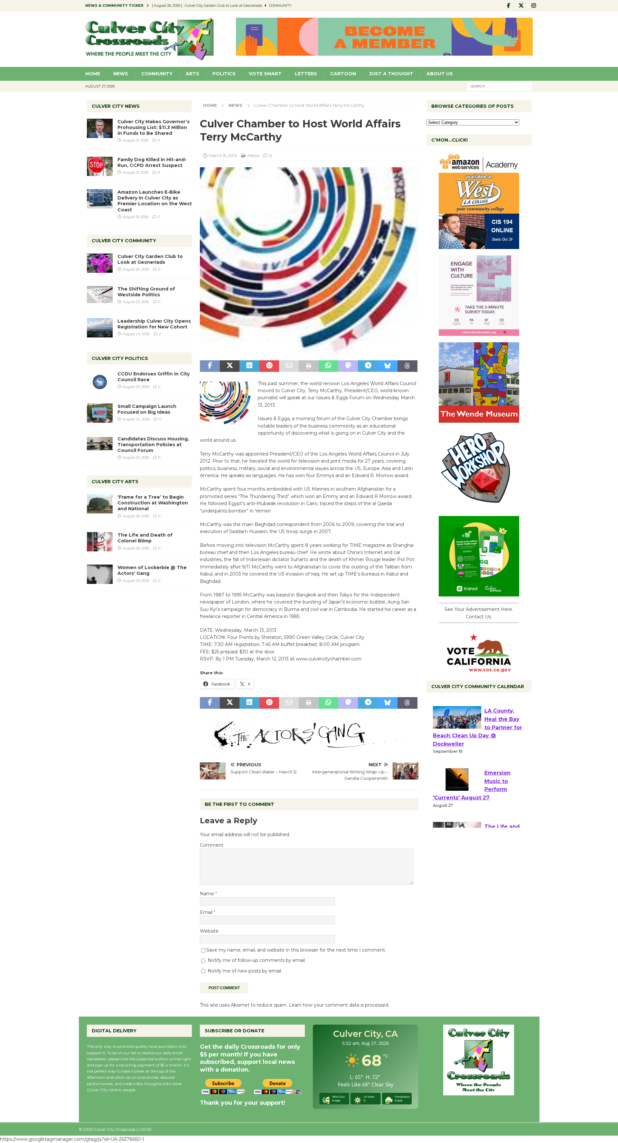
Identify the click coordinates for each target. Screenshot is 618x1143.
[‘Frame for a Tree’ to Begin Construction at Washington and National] (100, 503)
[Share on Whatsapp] (328, 366)
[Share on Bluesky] (388, 366)
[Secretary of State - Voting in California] (479, 669)
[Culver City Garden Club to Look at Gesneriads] (100, 263)
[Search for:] (499, 86)
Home (92, 74)
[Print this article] (308, 366)
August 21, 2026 (135, 140)
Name (207, 894)
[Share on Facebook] (210, 366)
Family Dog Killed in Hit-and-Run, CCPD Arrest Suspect (152, 162)
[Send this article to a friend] (289, 366)
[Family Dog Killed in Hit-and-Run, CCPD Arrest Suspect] (100, 166)
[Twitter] (521, 5)
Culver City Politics (120, 358)
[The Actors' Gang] (309, 746)
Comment (211, 845)
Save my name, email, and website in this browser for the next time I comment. (296, 950)
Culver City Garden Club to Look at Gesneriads (150, 259)
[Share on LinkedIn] (249, 366)
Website (209, 931)
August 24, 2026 (136, 334)
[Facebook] (508, 5)
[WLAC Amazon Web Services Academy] (479, 245)
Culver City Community (124, 241)
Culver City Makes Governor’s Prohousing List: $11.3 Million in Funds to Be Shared (153, 127)
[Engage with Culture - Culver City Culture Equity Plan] (479, 332)
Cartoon (343, 74)
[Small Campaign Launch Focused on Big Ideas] (100, 413)
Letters (306, 74)
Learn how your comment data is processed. (339, 1005)
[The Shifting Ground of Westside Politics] (100, 294)
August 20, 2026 (136, 457)
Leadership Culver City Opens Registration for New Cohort (154, 324)
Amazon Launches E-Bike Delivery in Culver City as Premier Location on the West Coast (154, 201)
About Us (439, 74)
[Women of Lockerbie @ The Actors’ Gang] (100, 574)
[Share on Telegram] (368, 366)
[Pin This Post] (269, 366)
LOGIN (144, 1129)
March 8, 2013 (223, 155)
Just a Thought (391, 74)
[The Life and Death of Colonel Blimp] (100, 541)
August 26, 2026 (136, 269)
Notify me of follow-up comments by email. (257, 960)
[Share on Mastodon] (348, 366)
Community (157, 74)
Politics (224, 74)
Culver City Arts (115, 481)
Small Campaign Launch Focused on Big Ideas (146, 409)
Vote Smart (265, 74)
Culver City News (116, 106)
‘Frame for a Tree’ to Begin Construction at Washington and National (152, 503)
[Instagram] (533, 5)
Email (207, 912)
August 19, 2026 (135, 217)
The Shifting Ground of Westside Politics (146, 292)
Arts (192, 74)
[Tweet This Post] (229, 366)
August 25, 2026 (136, 302)
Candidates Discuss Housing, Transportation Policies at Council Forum (153, 444)
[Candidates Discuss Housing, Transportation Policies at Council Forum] (100, 445)
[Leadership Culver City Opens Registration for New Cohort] (100, 327)
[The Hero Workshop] (479, 506)
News (120, 74)
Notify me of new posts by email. (245, 971)
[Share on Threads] (407, 366)
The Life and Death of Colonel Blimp (145, 538)
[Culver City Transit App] (479, 593)
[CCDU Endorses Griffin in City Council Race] (100, 380)
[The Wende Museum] (479, 419)
